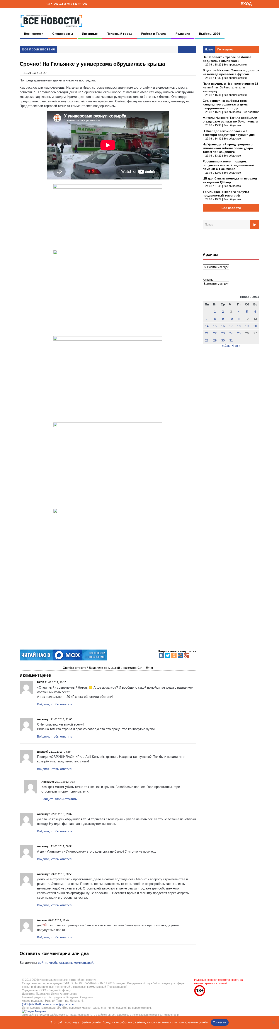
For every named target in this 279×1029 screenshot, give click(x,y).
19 (247, 326)
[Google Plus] (186, 655)
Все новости (33, 33)
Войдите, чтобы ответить (54, 704)
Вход (246, 4)
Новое (209, 49)
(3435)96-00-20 (31, 1004)
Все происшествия (38, 49)
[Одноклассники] (174, 655)
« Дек (226, 345)
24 (231, 333)
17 (231, 326)
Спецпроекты (62, 33)
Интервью (90, 33)
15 (215, 326)
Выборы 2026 (209, 33)
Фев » (236, 345)
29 (215, 340)
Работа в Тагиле (154, 33)
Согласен (219, 1022)
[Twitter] (167, 655)
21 (207, 333)
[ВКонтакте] (161, 655)
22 (215, 333)
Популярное (225, 49)
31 (231, 340)
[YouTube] (35, 3)
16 (223, 326)
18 (239, 326)
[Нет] (273, 1022)
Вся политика (251, 112)
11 (239, 319)
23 (223, 333)
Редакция (182, 33)
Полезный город (119, 33)
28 (207, 340)
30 (223, 340)
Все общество (232, 112)
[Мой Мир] (180, 655)
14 (207, 326)
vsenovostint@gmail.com (59, 1004)
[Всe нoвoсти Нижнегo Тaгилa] (51, 28)
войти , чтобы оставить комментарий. (66, 962)
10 (231, 319)
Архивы (208, 279)
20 (255, 326)
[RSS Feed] (29, 3)
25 (239, 333)
